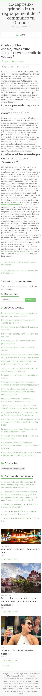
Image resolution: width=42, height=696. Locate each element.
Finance (15, 684)
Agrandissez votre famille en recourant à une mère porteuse (19, 272)
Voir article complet (10, 559)
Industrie (35, 684)
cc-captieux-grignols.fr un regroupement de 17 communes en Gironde (21, 13)
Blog (5, 511)
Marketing (11, 689)
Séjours (38, 689)
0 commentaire (24, 67)
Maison (4, 689)
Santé (4, 647)
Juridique (22, 686)
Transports (6, 546)
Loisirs (36, 686)
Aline (6, 61)
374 (7, 666)
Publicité (26, 689)
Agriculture (12, 681)
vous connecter (17, 286)
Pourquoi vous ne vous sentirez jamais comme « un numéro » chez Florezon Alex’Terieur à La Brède (20, 422)
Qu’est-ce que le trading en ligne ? (19, 500)
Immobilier (6, 595)
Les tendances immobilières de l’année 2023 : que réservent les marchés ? (19, 601)
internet (15, 686)
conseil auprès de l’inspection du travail (17, 251)
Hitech (21, 684)
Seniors (7, 691)
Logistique (29, 686)
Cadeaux (36, 681)
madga (7, 518)
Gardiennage (21, 691)
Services (13, 691)
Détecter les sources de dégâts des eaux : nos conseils (19, 263)
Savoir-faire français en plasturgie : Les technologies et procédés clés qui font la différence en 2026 (18, 392)
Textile (28, 691)
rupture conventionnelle (10, 205)
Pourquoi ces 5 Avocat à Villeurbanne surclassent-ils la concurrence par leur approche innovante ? (20, 445)
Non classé (19, 61)
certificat (29, 149)
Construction (8, 684)
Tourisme (34, 691)
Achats (5, 681)
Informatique (8, 686)
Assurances (20, 681)
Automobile (28, 681)
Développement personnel (14, 504)
